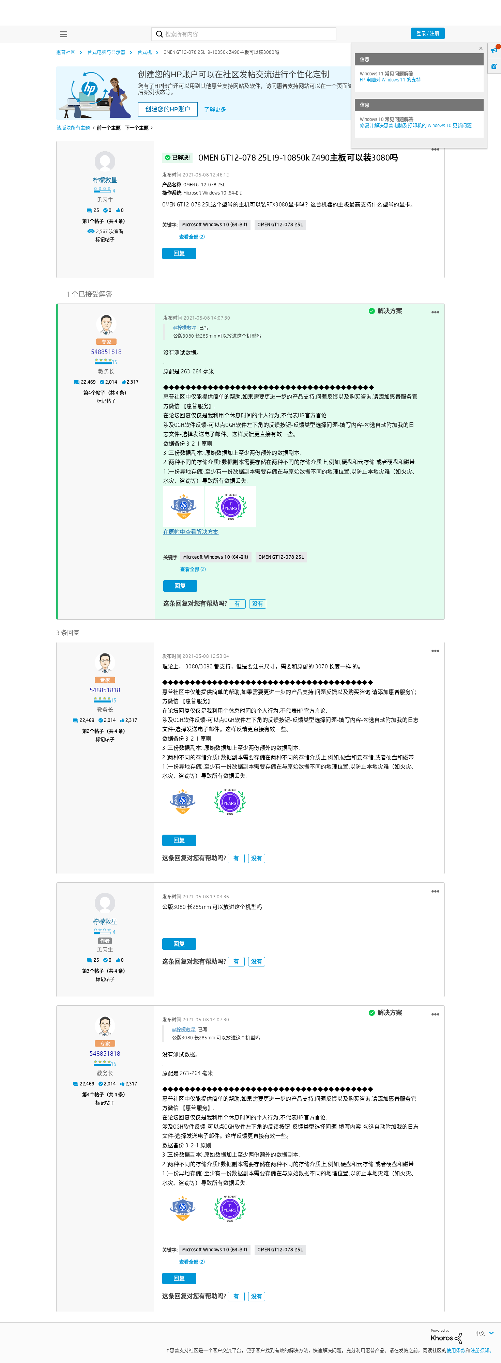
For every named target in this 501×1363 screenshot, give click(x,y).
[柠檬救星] (105, 161)
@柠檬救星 (185, 328)
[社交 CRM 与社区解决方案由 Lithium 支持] (446, 1336)
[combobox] (243, 34)
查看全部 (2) (192, 237)
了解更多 (215, 109)
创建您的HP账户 (168, 109)
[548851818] (106, 324)
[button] (435, 149)
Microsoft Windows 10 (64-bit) (214, 224)
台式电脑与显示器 (106, 52)
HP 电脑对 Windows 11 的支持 (390, 80)
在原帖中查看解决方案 (191, 532)
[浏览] (62, 34)
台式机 (144, 52)
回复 (179, 253)
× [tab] (481, 48)
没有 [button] (257, 603)
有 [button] (237, 603)
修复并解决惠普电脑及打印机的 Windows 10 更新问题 (416, 125)
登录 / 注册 (427, 33)
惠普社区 (65, 52)
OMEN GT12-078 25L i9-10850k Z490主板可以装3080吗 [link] (221, 52)
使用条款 (456, 1350)
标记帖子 (105, 239)
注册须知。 (482, 1350)
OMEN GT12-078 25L (280, 224)
